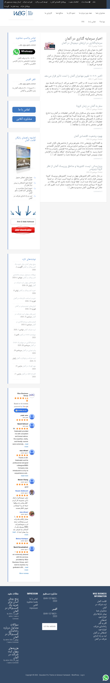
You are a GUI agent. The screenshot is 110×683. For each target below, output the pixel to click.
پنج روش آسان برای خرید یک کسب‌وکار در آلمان (25, 266)
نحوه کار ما (71, 13)
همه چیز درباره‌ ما (85, 13)
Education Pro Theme (46, 675)
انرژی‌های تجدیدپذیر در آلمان (25, 306)
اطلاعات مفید (74, 2)
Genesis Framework (63, 675)
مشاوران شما (100, 13)
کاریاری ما (48, 13)
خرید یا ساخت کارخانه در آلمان (24, 298)
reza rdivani (24, 512)
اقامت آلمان (102, 601)
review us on (22, 410)
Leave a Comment (15, 617)
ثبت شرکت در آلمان (101, 606)
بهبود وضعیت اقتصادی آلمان (88, 136)
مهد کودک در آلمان (29, 366)
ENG (83, 21)
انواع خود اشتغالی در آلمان (100, 631)
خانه (94, 2)
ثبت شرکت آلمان (30, 329)
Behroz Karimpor (22, 538)
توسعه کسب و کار (41, 2)
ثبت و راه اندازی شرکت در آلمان (100, 637)
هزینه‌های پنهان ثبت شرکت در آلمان (13, 653)
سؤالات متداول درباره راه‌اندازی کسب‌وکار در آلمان (24, 276)
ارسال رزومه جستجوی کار (12, 2)
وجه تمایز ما (15, 6)
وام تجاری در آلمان (29, 350)
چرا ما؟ (102, 21)
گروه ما (6, 6)
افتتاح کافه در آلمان (28, 374)
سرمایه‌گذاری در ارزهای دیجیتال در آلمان (82, 43)
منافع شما (59, 13)
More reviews (24, 573)
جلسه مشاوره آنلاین (32, 603)
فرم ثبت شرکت (27, 2)
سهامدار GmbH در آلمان (28, 334)
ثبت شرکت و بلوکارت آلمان (26, 358)
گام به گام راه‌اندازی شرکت (100, 625)
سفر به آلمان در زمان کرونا (89, 106)
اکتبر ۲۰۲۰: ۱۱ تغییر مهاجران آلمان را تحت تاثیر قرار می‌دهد (73, 76)
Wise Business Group (21, 14)
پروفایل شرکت (25, 6)
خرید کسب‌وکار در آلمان (27, 290)
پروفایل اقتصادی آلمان (58, 2)
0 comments (98, 68)
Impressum (33, 608)
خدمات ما (85, 2)
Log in (82, 675)
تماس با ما (92, 21)
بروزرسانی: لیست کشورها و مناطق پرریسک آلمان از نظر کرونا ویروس (74, 167)
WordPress (75, 675)
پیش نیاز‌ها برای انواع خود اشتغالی (100, 617)
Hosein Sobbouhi (21, 491)
